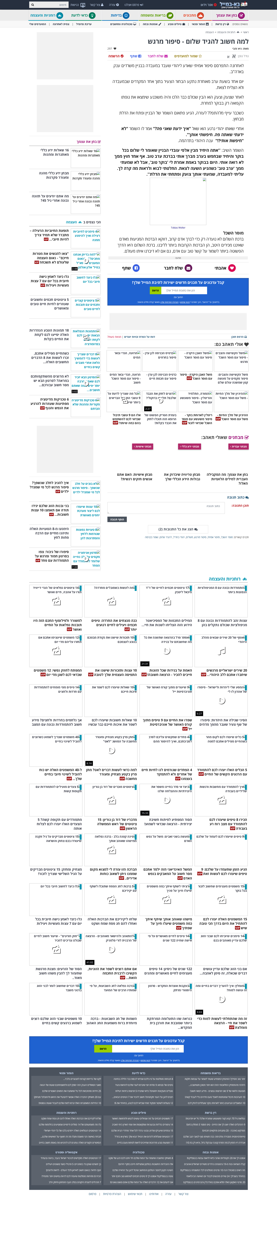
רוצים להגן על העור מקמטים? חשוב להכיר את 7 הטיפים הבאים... (142, 1097)
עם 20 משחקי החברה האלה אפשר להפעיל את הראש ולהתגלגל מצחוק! (67, 1097)
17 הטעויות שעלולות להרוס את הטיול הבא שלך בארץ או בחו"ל (144, 1136)
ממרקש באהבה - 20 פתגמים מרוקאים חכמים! (223, 1130)
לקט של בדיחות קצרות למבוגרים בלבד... (82, 1079)
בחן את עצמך (227, 15)
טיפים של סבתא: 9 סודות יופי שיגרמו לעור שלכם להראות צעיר (144, 1085)
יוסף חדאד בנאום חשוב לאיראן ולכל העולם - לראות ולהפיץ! (73, 1170)
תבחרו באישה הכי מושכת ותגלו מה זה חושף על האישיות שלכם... (71, 1136)
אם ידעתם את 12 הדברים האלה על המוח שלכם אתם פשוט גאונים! (141, 1182)
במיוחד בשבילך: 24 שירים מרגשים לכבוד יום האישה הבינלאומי (215, 1176)
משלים (189, 537)
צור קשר (95, 5)
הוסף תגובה (117, 519)
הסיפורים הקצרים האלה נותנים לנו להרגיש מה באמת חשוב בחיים (70, 1142)
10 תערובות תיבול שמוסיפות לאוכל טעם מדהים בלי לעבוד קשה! (215, 1097)
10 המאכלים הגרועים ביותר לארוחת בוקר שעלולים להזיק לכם (216, 1103)
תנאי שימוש (185, 302)
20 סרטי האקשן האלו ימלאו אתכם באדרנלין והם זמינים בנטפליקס (214, 1182)
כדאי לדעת (80, 15)
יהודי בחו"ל (179, 537)
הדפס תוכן (237, 337)
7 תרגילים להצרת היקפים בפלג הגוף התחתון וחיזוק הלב (75, 1182)
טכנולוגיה (139, 1152)
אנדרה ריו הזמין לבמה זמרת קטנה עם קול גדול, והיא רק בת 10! (215, 1142)
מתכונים (190, 15)
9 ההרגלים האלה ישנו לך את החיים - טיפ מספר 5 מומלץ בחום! (215, 1124)
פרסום (92, 1194)
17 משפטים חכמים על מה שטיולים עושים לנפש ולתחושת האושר (142, 1118)
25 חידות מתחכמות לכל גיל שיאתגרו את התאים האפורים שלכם (71, 1091)
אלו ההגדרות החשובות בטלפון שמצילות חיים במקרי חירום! (145, 1164)
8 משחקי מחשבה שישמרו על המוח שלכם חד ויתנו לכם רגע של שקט (141, 1158)
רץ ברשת (220, 24)
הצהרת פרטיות (112, 1194)
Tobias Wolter (178, 227)
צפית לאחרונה (61, 24)
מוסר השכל (227, 537)
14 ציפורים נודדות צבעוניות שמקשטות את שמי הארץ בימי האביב (142, 1124)
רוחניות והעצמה (43, 15)
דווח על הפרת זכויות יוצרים (139, 337)
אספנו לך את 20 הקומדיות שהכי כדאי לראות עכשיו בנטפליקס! (216, 1158)
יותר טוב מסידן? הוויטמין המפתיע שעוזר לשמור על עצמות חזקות (215, 1079)
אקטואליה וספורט (66, 1152)
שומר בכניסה (151, 537)
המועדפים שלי (37, 24)
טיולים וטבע (174, 24)
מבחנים (236, 437)
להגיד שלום (166, 537)
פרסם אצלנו (132, 5)
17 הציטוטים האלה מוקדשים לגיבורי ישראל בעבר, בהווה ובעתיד (71, 1158)
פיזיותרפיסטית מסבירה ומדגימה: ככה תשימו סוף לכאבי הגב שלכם (214, 1136)
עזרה (112, 5)
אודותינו (153, 1194)
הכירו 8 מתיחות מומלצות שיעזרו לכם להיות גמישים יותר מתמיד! (71, 1176)
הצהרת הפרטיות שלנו (169, 302)
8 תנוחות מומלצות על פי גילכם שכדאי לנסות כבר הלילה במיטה (143, 1079)
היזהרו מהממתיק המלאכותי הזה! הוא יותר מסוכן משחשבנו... (217, 1085)
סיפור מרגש (200, 537)
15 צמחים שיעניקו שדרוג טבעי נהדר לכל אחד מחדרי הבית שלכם (142, 1130)
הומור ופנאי (198, 24)
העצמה (209, 32)
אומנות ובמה (150, 24)
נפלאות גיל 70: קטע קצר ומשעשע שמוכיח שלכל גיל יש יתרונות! (215, 1118)
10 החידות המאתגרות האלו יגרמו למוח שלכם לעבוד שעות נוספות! (70, 1103)
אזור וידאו (207, 4)
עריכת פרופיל (84, 24)
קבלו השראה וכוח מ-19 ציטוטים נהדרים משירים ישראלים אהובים (214, 1164)
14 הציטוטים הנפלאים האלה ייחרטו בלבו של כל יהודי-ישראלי (72, 1130)
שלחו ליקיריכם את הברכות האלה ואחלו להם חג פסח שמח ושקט (71, 1118)
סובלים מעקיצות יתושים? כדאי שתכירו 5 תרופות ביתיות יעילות (144, 1091)
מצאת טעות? (114, 337)
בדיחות (117, 15)
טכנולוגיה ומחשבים (121, 24)
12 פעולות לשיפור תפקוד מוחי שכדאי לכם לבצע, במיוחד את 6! (143, 1103)
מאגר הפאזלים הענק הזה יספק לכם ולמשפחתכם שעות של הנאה (70, 1085)
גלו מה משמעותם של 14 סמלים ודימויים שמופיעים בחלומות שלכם (70, 1124)
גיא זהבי (237, 48)
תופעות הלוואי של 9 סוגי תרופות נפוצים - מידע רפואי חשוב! (217, 1091)
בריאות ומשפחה (154, 15)
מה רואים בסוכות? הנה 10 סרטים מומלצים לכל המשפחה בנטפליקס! (212, 1170)
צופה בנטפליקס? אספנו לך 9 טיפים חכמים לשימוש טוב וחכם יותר (142, 1176)
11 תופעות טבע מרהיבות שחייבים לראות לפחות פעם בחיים (145, 1142)
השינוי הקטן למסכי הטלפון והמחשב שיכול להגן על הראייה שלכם (142, 1170)
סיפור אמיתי (214, 537)
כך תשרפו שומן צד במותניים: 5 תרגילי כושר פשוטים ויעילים (73, 1164)
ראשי (246, 32)
